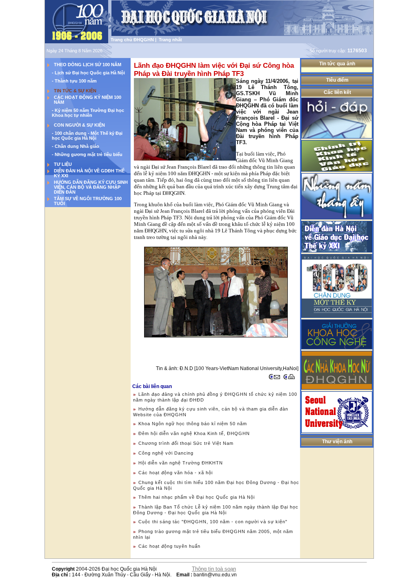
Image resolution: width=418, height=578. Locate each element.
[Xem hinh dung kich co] (185, 119)
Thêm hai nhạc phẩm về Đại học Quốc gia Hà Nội (196, 497)
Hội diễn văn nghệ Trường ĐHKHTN (180, 462)
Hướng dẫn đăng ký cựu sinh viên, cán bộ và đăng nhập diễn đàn (91, 187)
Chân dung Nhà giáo (77, 146)
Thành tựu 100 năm (76, 80)
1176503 (357, 51)
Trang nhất (169, 39)
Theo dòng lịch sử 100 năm (87, 64)
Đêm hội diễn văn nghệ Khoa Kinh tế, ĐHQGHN (194, 433)
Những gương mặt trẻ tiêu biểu (88, 154)
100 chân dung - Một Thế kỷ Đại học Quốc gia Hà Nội (87, 136)
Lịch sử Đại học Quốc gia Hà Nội (90, 72)
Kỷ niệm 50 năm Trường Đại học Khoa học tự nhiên (88, 113)
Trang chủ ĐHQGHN (132, 39)
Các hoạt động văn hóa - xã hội (175, 472)
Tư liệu (63, 164)
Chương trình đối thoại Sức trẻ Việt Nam (185, 443)
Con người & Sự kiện (79, 125)
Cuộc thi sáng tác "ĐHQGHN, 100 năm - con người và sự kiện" (212, 521)
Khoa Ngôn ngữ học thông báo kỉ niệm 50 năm (192, 423)
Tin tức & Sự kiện (75, 90)
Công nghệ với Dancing (165, 453)
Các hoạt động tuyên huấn (169, 546)
